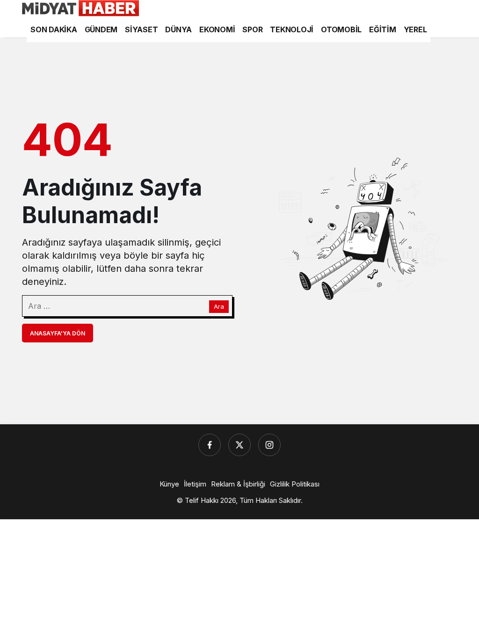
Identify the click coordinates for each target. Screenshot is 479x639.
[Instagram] (269, 445)
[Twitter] (239, 445)
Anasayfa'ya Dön (57, 333)
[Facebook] (209, 445)
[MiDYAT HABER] (80, 7)
